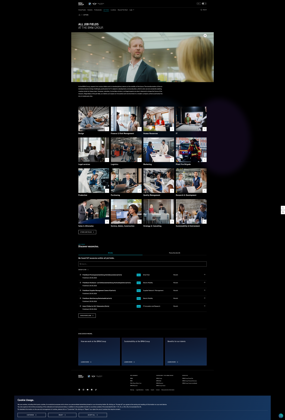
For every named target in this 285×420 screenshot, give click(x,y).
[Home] (79, 15)
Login (130, 10)
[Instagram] (83, 390)
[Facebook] (92, 390)
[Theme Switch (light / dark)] (204, 3)
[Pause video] (205, 35)
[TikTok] (96, 390)
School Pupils (82, 10)
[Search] (80, 264)
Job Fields (106, 10)
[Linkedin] (79, 390)
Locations (113, 10)
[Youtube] (87, 390)
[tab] (110, 253)
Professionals (98, 10)
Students (90, 10)
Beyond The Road (123, 10)
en (198, 3)
